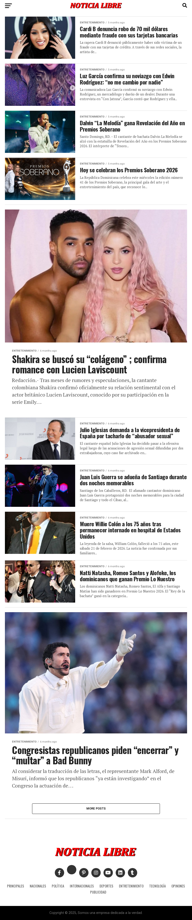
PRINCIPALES (15, 885)
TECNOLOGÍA (157, 885)
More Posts (96, 808)
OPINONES (178, 885)
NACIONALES (38, 885)
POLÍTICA (58, 885)
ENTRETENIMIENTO (131, 885)
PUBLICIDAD (98, 892)
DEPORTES (106, 885)
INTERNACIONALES (82, 885)
